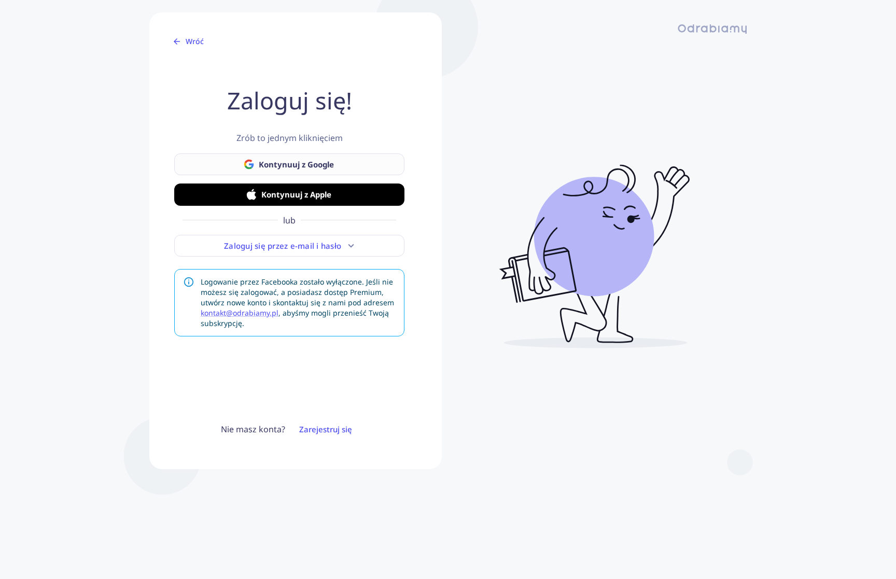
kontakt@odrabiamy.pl (239, 313)
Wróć (195, 41)
